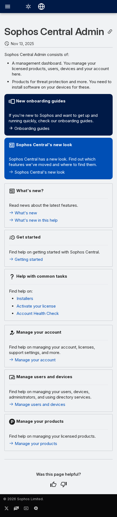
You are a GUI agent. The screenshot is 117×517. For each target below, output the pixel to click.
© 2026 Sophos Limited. (23, 499)
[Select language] (41, 6)
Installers (25, 298)
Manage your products (35, 443)
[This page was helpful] (53, 484)
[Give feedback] (36, 509)
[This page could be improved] (63, 484)
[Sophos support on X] (6, 509)
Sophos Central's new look (39, 172)
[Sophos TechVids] (26, 509)
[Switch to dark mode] (28, 6)
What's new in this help (36, 220)
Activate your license (36, 306)
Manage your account (35, 359)
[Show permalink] (110, 32)
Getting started (28, 259)
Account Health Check (38, 313)
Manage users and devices (39, 404)
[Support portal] (16, 509)
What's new (25, 212)
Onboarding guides (31, 128)
